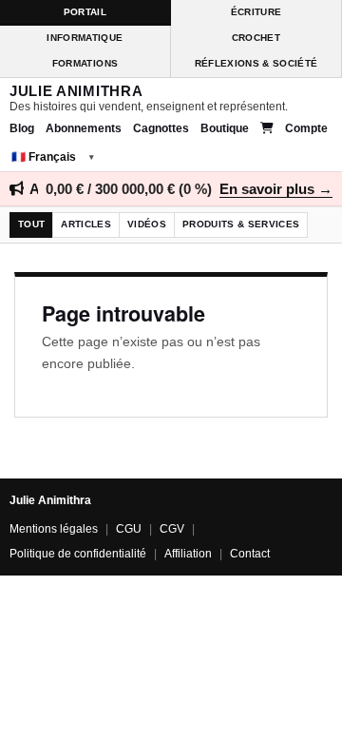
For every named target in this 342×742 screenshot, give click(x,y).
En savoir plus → (275, 189)
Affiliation (188, 553)
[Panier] (267, 128)
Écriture (256, 12)
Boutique (224, 128)
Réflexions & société (256, 63)
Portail (85, 12)
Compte (306, 128)
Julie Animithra (76, 91)
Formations (85, 63)
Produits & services (240, 224)
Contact (250, 553)
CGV (172, 529)
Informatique (85, 37)
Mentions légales (54, 529)
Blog (22, 128)
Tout (31, 224)
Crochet (256, 37)
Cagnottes (161, 128)
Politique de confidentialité (78, 553)
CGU (129, 529)
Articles (86, 224)
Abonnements (84, 128)
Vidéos (146, 224)
